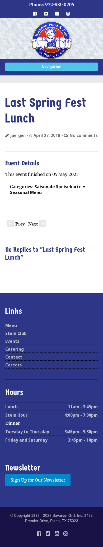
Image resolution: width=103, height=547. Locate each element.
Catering (14, 349)
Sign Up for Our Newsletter (38, 480)
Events (12, 341)
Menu (11, 325)
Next (36, 224)
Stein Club (16, 333)
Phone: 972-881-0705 (51, 4)
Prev (17, 224)
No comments (84, 135)
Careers (13, 365)
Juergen (18, 135)
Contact (13, 357)
